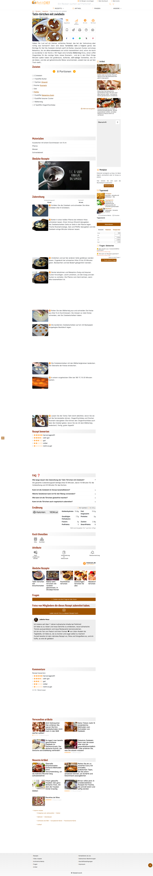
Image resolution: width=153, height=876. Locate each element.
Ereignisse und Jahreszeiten (45, 813)
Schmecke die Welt (43, 820)
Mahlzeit (39, 817)
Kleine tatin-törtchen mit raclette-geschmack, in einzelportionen (52, 586)
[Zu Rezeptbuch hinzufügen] (67, 30)
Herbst (58, 813)
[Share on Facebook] (66, 38)
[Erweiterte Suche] (113, 4)
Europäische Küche (56, 820)
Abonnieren (109, 224)
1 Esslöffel (44, 95)
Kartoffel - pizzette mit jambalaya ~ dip (112, 196)
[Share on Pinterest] (93, 38)
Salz (35, 89)
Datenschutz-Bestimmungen (87, 858)
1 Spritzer (40, 82)
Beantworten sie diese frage (103, 251)
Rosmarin (43, 85)
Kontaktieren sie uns (85, 856)
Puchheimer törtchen (65, 583)
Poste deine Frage (110, 260)
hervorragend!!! (49, 435)
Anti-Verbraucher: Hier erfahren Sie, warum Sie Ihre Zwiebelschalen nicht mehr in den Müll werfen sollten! (47, 728)
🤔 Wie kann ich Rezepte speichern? (108, 254)
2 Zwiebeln (38, 76)
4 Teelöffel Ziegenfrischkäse (44, 105)
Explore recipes (38, 810)
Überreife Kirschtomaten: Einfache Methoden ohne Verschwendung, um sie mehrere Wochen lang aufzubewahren (47, 770)
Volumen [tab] (108, 229)
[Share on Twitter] (86, 38)
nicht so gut (47, 446)
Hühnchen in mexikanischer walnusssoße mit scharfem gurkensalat (112, 204)
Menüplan (107, 186)
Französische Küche (70, 820)
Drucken (116, 215)
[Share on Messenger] (73, 38)
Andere (116, 8)
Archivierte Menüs (105, 215)
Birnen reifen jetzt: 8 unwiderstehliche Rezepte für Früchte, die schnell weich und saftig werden (86, 785)
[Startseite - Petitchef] (33, 11)
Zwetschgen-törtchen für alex (79, 584)
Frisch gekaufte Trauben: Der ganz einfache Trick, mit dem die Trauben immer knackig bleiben (46, 786)
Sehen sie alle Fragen (114, 257)
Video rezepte (37, 858)
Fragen (97, 8)
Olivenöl (44, 82)
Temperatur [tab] (116, 229)
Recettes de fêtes (53, 797)
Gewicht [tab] (100, 229)
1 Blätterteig (38, 102)
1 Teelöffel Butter (40, 79)
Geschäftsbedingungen (86, 861)
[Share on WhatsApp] (80, 38)
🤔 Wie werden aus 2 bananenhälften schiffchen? (108, 249)
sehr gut (46, 438)
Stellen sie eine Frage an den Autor (65, 599)
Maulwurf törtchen (92, 583)
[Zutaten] (2, 438)
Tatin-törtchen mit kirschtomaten (38, 584)
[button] (34, 29)
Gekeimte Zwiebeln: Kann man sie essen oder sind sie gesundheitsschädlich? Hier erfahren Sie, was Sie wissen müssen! (80, 745)
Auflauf (39, 824)
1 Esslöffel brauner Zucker (43, 98)
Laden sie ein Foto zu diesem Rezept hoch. (64, 613)
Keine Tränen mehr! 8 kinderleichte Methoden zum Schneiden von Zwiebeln (86, 727)
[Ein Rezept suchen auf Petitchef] (110, 4)
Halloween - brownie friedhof (111, 211)
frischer (40, 85)
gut (44, 440)
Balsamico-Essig (48, 95)
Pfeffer (36, 92)
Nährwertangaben (89, 108)
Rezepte (58, 8)
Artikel (77, 8)
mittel (45, 443)
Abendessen (48, 817)
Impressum (82, 864)
